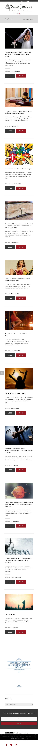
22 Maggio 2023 (15, 126)
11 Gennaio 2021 (15, 293)
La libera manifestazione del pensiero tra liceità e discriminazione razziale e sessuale (18, 560)
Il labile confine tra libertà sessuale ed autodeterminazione (17, 279)
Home (24, 19)
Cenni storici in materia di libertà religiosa (19, 169)
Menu (19, 13)
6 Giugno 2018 (15, 627)
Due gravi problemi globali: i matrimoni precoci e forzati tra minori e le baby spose (18, 54)
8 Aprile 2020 (14, 465)
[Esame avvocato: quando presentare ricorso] (19, 690)
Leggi (10, 76)
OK (27, 738)
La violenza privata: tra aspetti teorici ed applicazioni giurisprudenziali (18, 112)
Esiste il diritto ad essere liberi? (15, 393)
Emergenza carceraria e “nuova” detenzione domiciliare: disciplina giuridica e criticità (19, 450)
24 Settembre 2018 (16, 577)
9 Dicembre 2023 (15, 71)
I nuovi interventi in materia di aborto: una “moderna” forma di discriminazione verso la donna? (19, 504)
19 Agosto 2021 (15, 242)
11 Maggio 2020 (15, 408)
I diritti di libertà (10, 614)
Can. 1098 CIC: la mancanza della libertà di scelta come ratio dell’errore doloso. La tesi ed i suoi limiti (19, 225)
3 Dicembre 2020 (15, 350)
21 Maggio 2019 (15, 521)
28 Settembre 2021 (16, 184)
